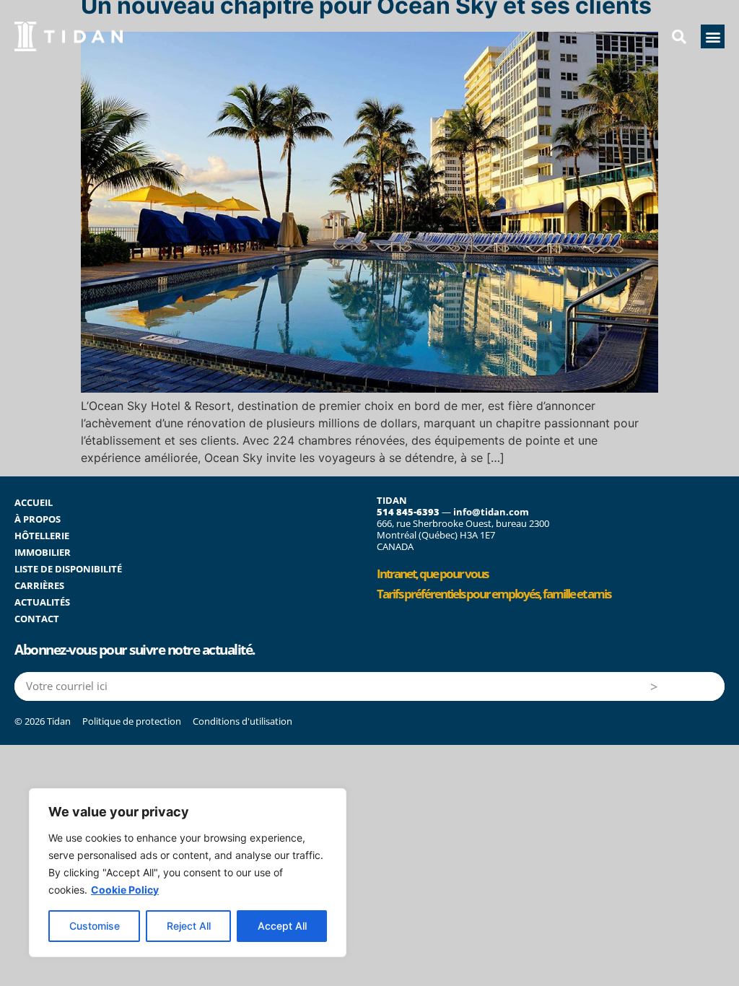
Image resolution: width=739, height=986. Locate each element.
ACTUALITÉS (42, 601)
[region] (187, 872)
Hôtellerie (41, 535)
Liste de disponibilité (68, 568)
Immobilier (42, 552)
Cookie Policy (125, 890)
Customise (94, 926)
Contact (36, 618)
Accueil (33, 502)
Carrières (39, 585)
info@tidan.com (491, 511)
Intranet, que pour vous (432, 573)
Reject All (189, 926)
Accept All (282, 926)
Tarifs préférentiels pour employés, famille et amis (494, 593)
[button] (713, 36)
